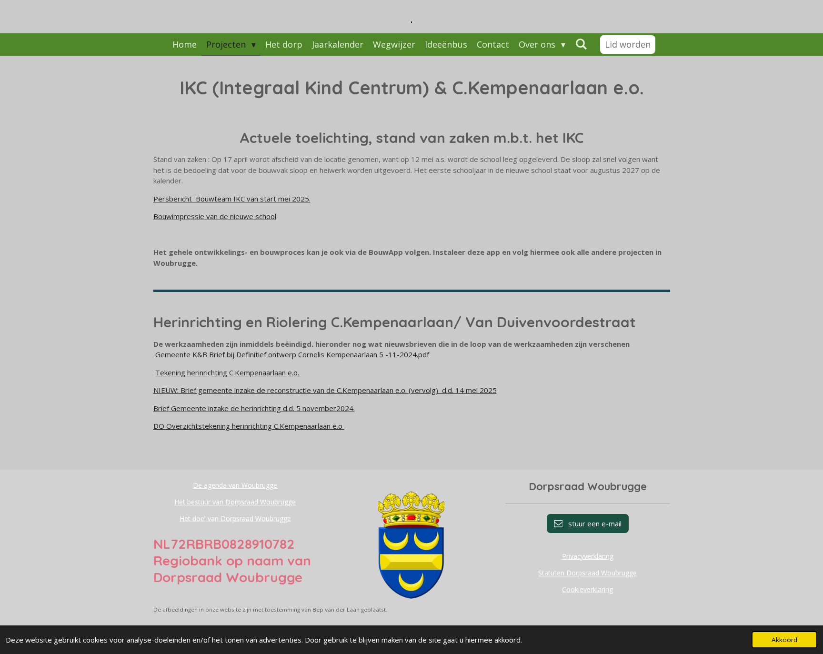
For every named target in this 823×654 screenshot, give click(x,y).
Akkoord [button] (784, 639)
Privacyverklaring (587, 556)
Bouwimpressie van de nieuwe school (214, 216)
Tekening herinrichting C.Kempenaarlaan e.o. (228, 372)
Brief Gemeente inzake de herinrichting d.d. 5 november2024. (254, 408)
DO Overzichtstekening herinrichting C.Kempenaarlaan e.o (248, 426)
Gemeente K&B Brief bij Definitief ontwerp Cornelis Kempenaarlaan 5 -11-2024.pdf (292, 354)
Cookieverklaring (587, 589)
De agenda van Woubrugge (235, 485)
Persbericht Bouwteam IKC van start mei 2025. (232, 198)
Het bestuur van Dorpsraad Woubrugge (235, 501)
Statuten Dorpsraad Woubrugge (587, 572)
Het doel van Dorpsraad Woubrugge (235, 518)
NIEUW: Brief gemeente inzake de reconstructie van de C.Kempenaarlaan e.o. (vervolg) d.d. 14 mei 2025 (325, 390)
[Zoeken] (581, 43)
